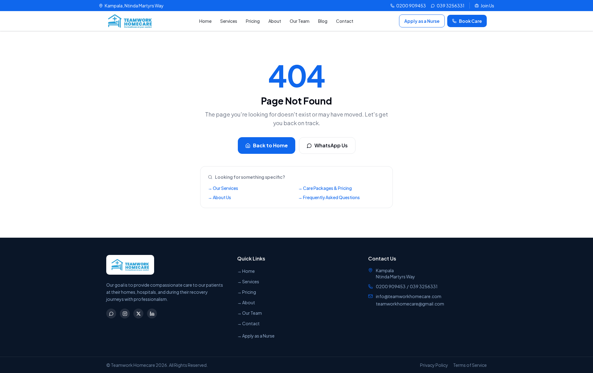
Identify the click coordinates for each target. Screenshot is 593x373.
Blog (322, 21)
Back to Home (270, 145)
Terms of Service (470, 365)
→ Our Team (249, 313)
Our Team (299, 21)
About (274, 21)
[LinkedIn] (152, 313)
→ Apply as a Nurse (256, 335)
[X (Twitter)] (138, 313)
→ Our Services (223, 188)
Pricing (253, 21)
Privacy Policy (434, 365)
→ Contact (248, 323)
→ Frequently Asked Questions (329, 197)
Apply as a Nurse (421, 21)
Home (205, 21)
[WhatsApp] (111, 313)
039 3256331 (424, 286)
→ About (246, 302)
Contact (344, 21)
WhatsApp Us (331, 145)
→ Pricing (246, 292)
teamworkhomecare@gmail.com (410, 303)
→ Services (248, 281)
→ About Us (219, 197)
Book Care (470, 21)
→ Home (246, 271)
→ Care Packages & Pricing (325, 188)
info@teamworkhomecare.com (408, 296)
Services (228, 21)
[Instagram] (125, 313)
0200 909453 (391, 286)
